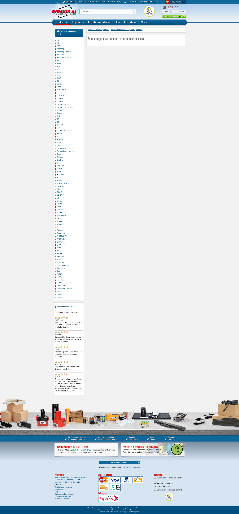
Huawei (60, 180)
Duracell (60, 125)
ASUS (59, 69)
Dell (58, 116)
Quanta (59, 242)
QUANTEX (61, 245)
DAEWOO (60, 110)
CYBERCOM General (65, 107)
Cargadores (78, 22)
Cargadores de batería (99, 22)
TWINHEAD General (64, 289)
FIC (58, 137)
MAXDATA (60, 207)
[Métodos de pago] (115, 490)
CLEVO (59, 93)
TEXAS (59, 277)
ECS (58, 128)
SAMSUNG (61, 256)
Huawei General (63, 183)
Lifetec (59, 201)
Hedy (59, 172)
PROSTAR (61, 239)
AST (58, 66)
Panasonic (61, 233)
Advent (59, 43)
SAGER (60, 254)
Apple (59, 63)
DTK (58, 122)
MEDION (60, 210)
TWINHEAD (61, 286)
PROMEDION (62, 236)
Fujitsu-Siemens (63, 148)
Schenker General (63, 265)
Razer (59, 248)
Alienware (60, 55)
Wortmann (60, 297)
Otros (117, 22)
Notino (59, 221)
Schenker (60, 262)
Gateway (60, 154)
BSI (58, 81)
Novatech (60, 224)
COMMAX (60, 96)
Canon (59, 84)
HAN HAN (60, 166)
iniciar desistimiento (119, 462)
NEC (58, 219)
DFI (58, 119)
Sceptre (60, 259)
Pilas (144, 22)
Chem (59, 87)
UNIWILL (60, 294)
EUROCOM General (64, 131)
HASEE (59, 169)
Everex (59, 134)
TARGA (59, 274)
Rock (59, 251)
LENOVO (60, 195)
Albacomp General (64, 52)
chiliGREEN (61, 90)
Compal (60, 99)
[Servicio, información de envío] (113, 501)
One (58, 227)
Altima (59, 61)
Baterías (62, 22)
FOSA (59, 142)
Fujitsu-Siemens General (66, 151)
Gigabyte (60, 160)
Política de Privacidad (132, 468)
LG (58, 198)
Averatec (60, 72)
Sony (59, 271)
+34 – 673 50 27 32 (83, 450)
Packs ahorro (130, 22)
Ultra (58, 292)
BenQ (59, 78)
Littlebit (59, 204)
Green (59, 163)
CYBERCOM (61, 104)
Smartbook (61, 268)
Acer (58, 40)
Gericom (60, 157)
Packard (60, 230)
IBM (58, 189)
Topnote (60, 280)
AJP (58, 46)
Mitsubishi (60, 213)
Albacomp (60, 49)
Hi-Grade (60, 175)
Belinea (60, 75)
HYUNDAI (60, 186)
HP (58, 178)
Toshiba (60, 283)
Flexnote (60, 140)
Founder (60, 145)
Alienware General (64, 58)
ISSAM (59, 192)
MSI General (61, 215)
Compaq (60, 101)
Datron (59, 113)
